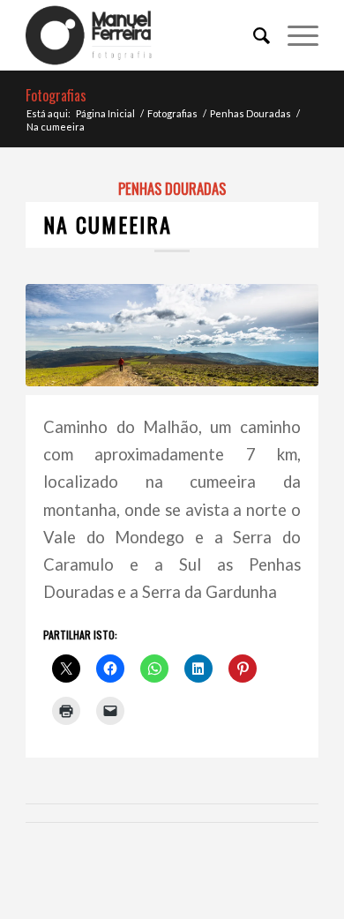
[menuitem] (253, 35)
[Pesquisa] (253, 35)
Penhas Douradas (172, 188)
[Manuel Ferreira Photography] (142, 35)
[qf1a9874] (172, 335)
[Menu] (294, 35)
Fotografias (56, 95)
